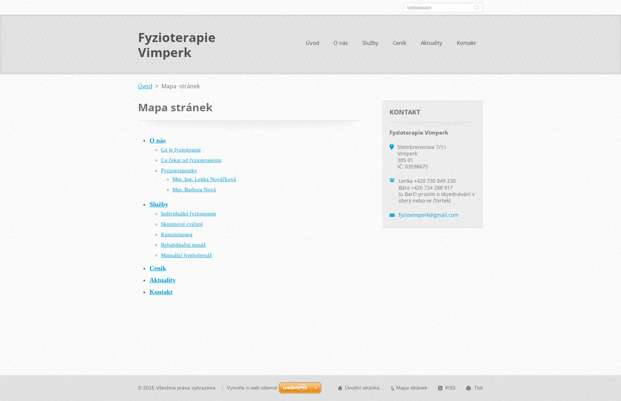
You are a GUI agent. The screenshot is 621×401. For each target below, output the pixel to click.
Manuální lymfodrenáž (186, 255)
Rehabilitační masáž (183, 245)
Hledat (477, 7)
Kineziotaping (177, 234)
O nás (341, 42)
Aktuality (431, 42)
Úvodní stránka (362, 388)
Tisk (478, 388)
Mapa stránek (411, 388)
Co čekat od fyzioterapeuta (191, 160)
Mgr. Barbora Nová (194, 189)
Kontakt (466, 42)
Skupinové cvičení (182, 224)
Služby (370, 42)
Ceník (399, 42)
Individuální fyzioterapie (188, 213)
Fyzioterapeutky (179, 170)
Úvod (312, 42)
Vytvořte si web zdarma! (252, 388)
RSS (450, 388)
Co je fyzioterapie (181, 150)
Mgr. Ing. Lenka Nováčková (204, 179)
